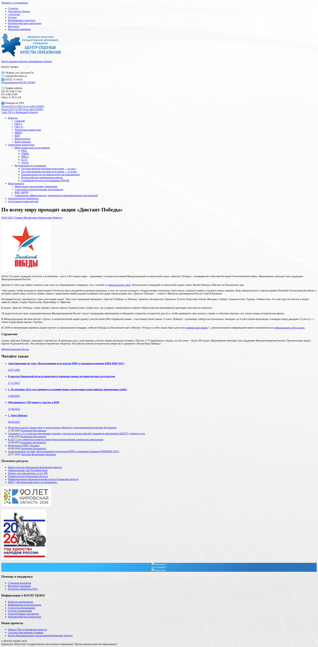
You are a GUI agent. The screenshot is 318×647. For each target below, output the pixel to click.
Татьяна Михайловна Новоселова (33, 217)
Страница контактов (19, 583)
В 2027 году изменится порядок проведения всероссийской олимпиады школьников (55, 439)
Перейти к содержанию (14, 2)
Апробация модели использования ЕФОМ (45, 180)
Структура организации (21, 607)
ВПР (17, 135)
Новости (13, 117)
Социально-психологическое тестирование (39, 189)
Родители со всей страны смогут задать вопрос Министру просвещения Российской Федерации (62, 427)
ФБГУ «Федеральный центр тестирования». (33, 482)
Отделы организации (20, 610)
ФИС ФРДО (21, 192)
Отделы (12, 17)
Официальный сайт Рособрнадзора (28, 470)
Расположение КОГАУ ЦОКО (18, 82)
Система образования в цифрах (25, 632)
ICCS (24, 159)
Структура (14, 14)
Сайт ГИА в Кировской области (19, 112)
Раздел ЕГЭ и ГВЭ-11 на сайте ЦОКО (22, 106)
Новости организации (20, 601)
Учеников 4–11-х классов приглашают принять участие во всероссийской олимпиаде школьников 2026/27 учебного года (76, 433)
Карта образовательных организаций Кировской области (40, 635)
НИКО (18, 132)
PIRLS (24, 156)
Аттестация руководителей (23, 201)
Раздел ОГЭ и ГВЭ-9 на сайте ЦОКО (22, 109)
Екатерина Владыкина (33, 430)
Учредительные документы (23, 613)
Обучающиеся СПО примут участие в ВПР (33, 402)
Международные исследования (32, 147)
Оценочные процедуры (28, 129)
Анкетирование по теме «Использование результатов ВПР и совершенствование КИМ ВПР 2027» (66, 363)
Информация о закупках (21, 20)
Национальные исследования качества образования (50, 174)
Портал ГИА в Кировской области (27, 629)
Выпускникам (23, 141)
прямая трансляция (196, 327)
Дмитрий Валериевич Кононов (38, 454)
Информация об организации (24, 604)
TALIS (25, 162)
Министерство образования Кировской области (35, 467)
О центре (13, 8)
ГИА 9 (18, 123)
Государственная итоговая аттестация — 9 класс (48, 168)
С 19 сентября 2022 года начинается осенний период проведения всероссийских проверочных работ (67, 389)
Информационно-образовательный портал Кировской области (43, 479)
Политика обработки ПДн (23, 589)
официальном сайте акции (290, 327)
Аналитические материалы (23, 198)
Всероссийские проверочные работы (42, 177)
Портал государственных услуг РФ (28, 473)
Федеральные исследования (30, 165)
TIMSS (25, 153)
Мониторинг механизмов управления (36, 186)
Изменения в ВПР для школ (23, 445)
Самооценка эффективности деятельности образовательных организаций (56, 195)
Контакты (13, 26)
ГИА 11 (19, 126)
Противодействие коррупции (24, 23)
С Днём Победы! (18, 415)
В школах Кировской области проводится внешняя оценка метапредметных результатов (61, 376)
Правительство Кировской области (28, 476)
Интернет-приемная (19, 29)
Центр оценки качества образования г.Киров (26, 61)
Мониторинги (23, 138)
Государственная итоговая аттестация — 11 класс (49, 171)
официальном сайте (119, 284)
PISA (24, 150)
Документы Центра (19, 11)
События (20, 120)
